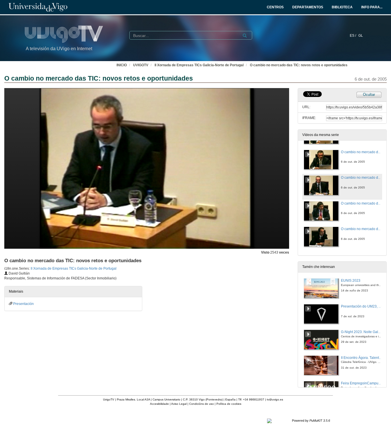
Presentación (23, 304)
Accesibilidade (159, 403)
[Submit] (244, 35)
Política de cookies (228, 403)
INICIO (121, 65)
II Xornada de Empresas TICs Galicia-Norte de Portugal (199, 65)
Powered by (311, 420)
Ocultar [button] (369, 94)
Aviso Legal (179, 403)
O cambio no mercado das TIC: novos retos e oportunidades (298, 65)
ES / (353, 36)
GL (360, 36)
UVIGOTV (140, 65)
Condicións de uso (201, 403)
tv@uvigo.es (275, 399)
